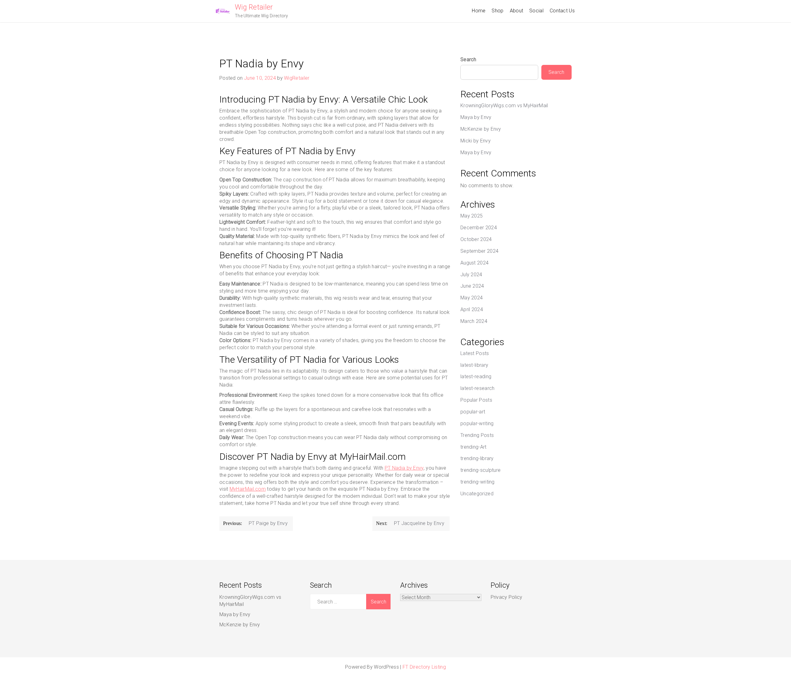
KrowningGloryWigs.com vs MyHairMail (504, 105)
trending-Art (473, 447)
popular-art (472, 412)
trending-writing (477, 482)
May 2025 (471, 216)
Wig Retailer (254, 7)
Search (468, 59)
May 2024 (471, 298)
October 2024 (476, 239)
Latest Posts (474, 353)
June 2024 (472, 286)
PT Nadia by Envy (404, 468)
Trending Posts (477, 435)
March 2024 (473, 321)
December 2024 (478, 228)
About (516, 11)
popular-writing (477, 423)
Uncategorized (476, 494)
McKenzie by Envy (480, 129)
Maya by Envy (476, 117)
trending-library (477, 458)
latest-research (477, 388)
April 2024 (471, 309)
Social (536, 11)
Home (478, 11)
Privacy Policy (506, 597)
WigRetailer (296, 78)
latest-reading (475, 376)
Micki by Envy (475, 141)
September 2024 (479, 251)
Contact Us (562, 11)
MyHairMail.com (248, 489)
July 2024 (471, 274)
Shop (497, 11)
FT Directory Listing (424, 667)
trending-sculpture (480, 470)
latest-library (474, 365)
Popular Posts (476, 400)
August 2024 (474, 263)
